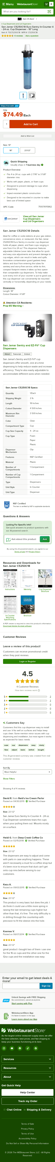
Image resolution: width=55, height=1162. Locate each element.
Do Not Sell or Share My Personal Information (27, 1143)
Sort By (6, 768)
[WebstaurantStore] (27, 1030)
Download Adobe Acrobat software (17, 626)
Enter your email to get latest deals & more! (27, 979)
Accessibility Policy (27, 1139)
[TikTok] (27, 1048)
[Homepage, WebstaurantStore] (27, 4)
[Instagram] (4, 1048)
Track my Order (27, 1101)
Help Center (27, 1092)
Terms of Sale (27, 1124)
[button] (23, 95)
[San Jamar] (11, 219)
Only (5, 110)
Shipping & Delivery (39, 1109)
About (7, 354)
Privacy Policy (34, 552)
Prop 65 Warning (12, 305)
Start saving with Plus (22, 1003)
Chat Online (14, 1109)
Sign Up (46, 986)
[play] (27, 328)
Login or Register (27, 661)
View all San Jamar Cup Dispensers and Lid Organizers (33, 219)
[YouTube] (11, 1048)
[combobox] (27, 12)
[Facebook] (19, 1048)
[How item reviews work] (39, 690)
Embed (27, 354)
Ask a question (32, 36)
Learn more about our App (24, 1019)
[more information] (42, 164)
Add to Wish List (27, 136)
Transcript (17, 354)
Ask (45, 539)
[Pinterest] (35, 1048)
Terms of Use (19, 552)
